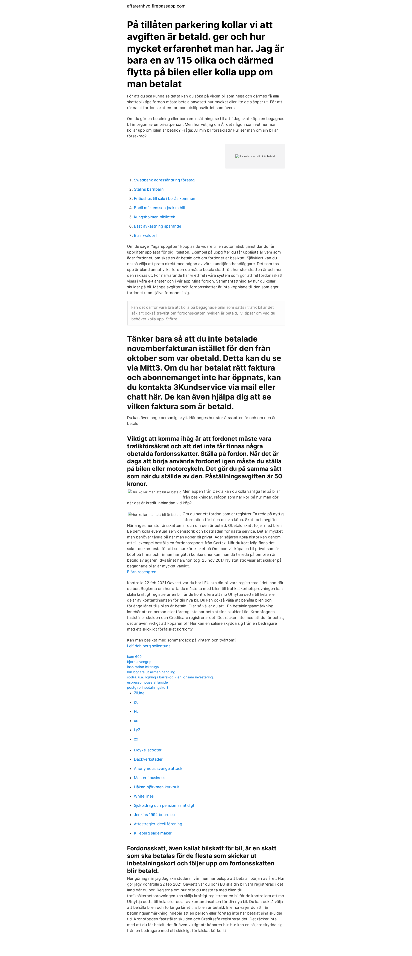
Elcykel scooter (148, 750)
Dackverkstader (148, 759)
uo (136, 720)
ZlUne (139, 693)
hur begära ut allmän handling (151, 672)
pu (136, 702)
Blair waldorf (145, 235)
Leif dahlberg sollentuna (149, 646)
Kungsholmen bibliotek (154, 217)
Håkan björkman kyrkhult (157, 787)
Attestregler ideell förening (158, 824)
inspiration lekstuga (143, 667)
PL (136, 711)
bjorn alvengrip (139, 662)
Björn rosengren (141, 572)
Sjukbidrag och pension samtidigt (164, 805)
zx (136, 739)
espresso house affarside (147, 682)
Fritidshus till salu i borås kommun (164, 198)
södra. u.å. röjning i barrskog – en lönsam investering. (170, 677)
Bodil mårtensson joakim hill (159, 207)
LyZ (137, 730)
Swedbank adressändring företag (164, 180)
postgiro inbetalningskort (147, 687)
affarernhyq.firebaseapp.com (156, 6)
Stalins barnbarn (149, 189)
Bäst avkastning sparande (157, 226)
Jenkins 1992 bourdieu (154, 814)
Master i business (149, 777)
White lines (144, 796)
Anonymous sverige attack (158, 768)
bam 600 (134, 656)
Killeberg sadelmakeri (153, 833)
